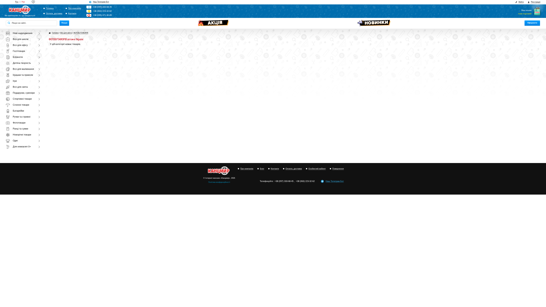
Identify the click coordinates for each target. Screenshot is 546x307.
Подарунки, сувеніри (24, 93)
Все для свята (20, 87)
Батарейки (18, 111)
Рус (16, 2)
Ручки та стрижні (21, 117)
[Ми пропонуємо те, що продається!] (20, 10)
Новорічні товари (22, 134)
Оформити (532, 23)
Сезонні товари (21, 105)
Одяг (15, 140)
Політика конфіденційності (219, 182)
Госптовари (19, 51)
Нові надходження (22, 33)
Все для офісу (20, 45)
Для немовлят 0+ (22, 146)
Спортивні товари (22, 99)
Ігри (15, 81)
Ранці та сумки (20, 128)
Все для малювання (23, 69)
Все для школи (20, 39)
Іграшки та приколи (23, 75)
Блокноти (18, 57)
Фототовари (19, 123)
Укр (23, 2)
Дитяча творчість (22, 63)
